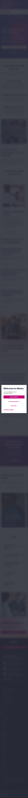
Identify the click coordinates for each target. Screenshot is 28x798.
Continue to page (8, 409)
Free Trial (13, 405)
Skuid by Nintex (14, 397)
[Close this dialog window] (25, 387)
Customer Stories (13, 401)
